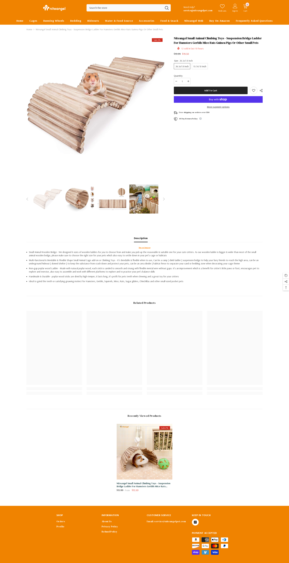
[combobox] (125, 7)
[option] (95, 105)
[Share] (260, 90)
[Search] (129, 7)
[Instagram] (195, 522)
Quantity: (178, 75)
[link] (54, 388)
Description (141, 238)
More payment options (218, 106)
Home (29, 29)
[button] (27, 199)
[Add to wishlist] (253, 90)
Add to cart (210, 90)
